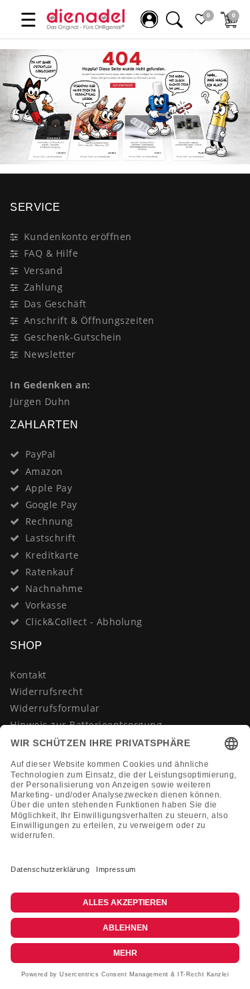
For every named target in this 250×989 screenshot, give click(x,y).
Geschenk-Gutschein (73, 337)
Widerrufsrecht (46, 691)
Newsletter (50, 354)
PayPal (40, 454)
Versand (43, 270)
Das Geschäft (55, 303)
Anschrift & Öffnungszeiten (89, 320)
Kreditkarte (52, 555)
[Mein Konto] (149, 19)
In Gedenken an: (50, 384)
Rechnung (49, 521)
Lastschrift (50, 537)
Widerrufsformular (55, 708)
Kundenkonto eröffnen (78, 236)
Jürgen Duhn (40, 401)
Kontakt (28, 674)
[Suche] (174, 19)
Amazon (44, 471)
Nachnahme (54, 588)
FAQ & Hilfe (51, 253)
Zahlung (43, 287)
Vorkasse (46, 605)
